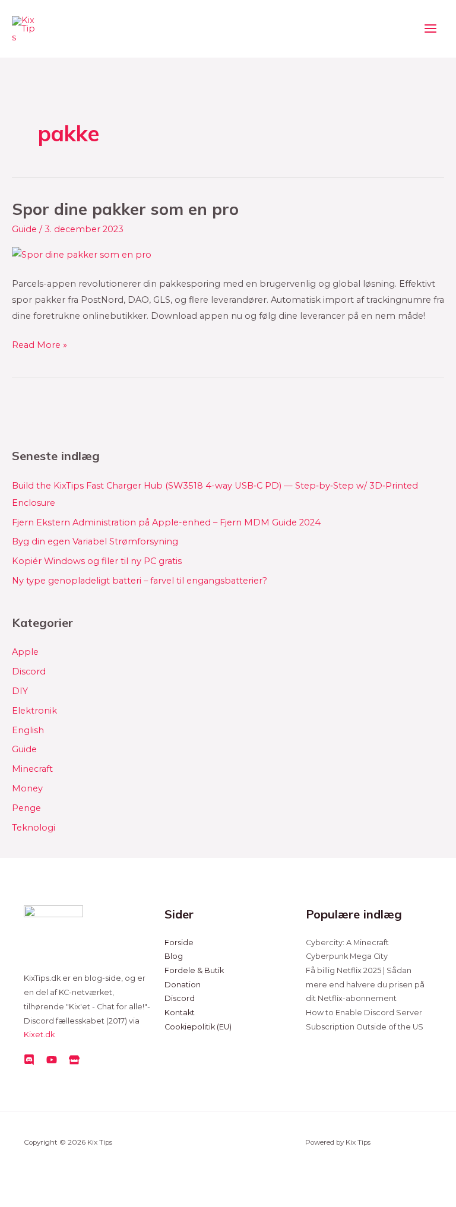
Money (27, 788)
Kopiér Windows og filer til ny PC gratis (97, 561)
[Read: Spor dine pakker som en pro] (81, 254)
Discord (29, 671)
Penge (26, 808)
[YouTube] (51, 1059)
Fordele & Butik (194, 970)
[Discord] (29, 1059)
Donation (182, 984)
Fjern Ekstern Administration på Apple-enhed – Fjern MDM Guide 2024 (166, 522)
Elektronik (34, 710)
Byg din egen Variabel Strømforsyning (95, 541)
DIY (20, 691)
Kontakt (179, 1012)
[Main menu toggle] (430, 29)
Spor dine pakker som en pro (125, 209)
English (28, 730)
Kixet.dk (39, 1034)
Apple (25, 652)
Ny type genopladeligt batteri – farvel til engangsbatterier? (139, 580)
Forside (179, 942)
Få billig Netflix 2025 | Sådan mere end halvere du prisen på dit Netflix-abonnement (365, 984)
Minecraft (32, 769)
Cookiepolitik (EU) (198, 1026)
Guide (24, 229)
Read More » (39, 343)
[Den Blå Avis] (74, 1059)
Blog (173, 956)
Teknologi (33, 827)
